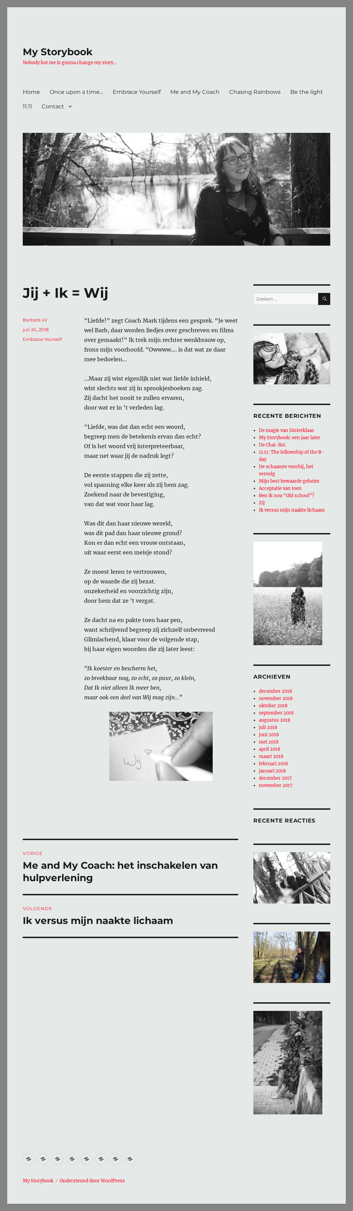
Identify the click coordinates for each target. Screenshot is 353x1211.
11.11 (27, 106)
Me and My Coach (195, 92)
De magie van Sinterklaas (286, 430)
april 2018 (269, 749)
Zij (262, 503)
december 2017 (275, 778)
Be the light (306, 92)
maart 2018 (271, 756)
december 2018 (275, 691)
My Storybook (57, 52)
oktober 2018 (273, 706)
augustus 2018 (274, 720)
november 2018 (276, 698)
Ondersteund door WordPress (92, 1181)
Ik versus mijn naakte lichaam (292, 510)
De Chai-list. (272, 445)
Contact (53, 106)
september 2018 (276, 713)
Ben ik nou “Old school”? (286, 496)
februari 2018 (273, 764)
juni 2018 (269, 735)
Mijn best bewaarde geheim (289, 481)
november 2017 (276, 785)
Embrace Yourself (137, 92)
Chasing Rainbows (255, 92)
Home (31, 92)
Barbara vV (35, 320)
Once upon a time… (76, 92)
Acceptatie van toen (280, 488)
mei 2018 (269, 742)
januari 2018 (272, 771)
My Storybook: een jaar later (289, 438)
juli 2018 (268, 727)
